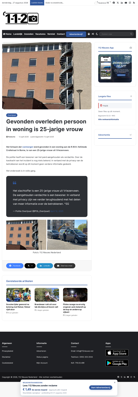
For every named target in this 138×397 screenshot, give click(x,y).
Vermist (51, 34)
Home (8, 34)
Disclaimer (6, 357)
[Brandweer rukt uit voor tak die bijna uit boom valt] (47, 295)
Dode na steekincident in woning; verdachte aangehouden (70, 3)
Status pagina (42, 357)
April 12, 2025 (56, 211)
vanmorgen (27, 147)
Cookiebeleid (7, 363)
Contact (61, 34)
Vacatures (40, 34)
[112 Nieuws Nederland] (21, 18)
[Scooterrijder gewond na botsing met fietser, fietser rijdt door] (18, 295)
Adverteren (41, 351)
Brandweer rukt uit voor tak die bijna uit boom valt (46, 305)
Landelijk (17, 34)
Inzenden (28, 34)
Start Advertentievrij (100, 387)
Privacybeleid (7, 351)
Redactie (11, 137)
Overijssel (12, 115)
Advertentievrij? (76, 34)
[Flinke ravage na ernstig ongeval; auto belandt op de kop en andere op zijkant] (75, 295)
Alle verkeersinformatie (108, 119)
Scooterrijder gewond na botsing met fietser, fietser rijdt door (18, 307)
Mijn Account (42, 363)
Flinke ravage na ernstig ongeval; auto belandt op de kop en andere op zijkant (74, 308)
